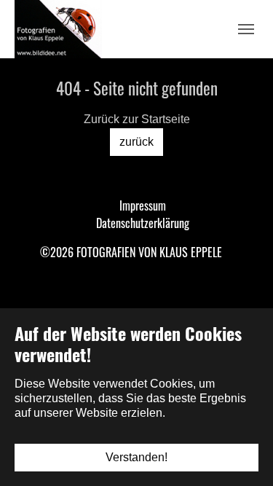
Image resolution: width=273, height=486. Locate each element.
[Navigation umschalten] (246, 29)
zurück (136, 142)
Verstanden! (136, 457)
